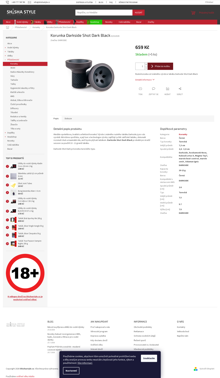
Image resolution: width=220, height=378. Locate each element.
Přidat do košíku (162, 66)
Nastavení (71, 370)
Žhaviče (14, 124)
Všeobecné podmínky (143, 349)
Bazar (10, 149)
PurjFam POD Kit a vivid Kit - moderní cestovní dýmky (63, 348)
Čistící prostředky (18, 104)
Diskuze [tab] (68, 118)
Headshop (12, 136)
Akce (9, 43)
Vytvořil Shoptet (207, 368)
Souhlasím (149, 358)
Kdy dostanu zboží (99, 340)
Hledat (138, 12)
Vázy (12, 76)
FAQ (111, 2)
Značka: (59, 40)
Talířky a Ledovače (18, 120)
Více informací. (85, 363)
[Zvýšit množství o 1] (146, 64)
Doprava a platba (84, 2)
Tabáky (10, 51)
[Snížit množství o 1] (146, 68)
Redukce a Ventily (18, 116)
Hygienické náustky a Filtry (22, 88)
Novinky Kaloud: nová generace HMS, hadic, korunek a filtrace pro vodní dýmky (64, 337)
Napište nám (182, 336)
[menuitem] (8, 22)
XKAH (12, 67)
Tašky (13, 84)
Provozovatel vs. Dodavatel (146, 345)
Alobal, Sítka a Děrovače (21, 100)
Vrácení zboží (97, 349)
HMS (12, 96)
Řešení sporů (140, 340)
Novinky (11, 140)
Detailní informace (143, 79)
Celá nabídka (13, 144)
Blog (101, 2)
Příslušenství (13, 59)
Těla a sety (15, 128)
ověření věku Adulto (25, 376)
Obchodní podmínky (143, 327)
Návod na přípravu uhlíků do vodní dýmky (65, 327)
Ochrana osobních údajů (144, 336)
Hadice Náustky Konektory (22, 72)
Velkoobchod (183, 331)
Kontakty (181, 327)
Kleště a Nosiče (17, 92)
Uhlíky (10, 55)
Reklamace (139, 331)
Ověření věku (97, 345)
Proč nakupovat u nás (100, 327)
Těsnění (14, 112)
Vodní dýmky (13, 47)
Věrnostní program (128, 2)
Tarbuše (14, 80)
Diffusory (14, 108)
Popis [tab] (56, 118)
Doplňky (11, 132)
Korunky (14, 63)
